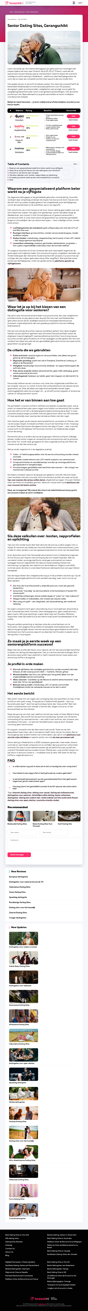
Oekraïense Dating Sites (19, 887)
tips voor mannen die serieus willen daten (26, 480)
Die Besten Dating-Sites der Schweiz (62, 1254)
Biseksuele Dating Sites (17, 824)
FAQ (11, 180)
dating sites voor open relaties (22, 800)
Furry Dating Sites (16, 1199)
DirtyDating (19, 152)
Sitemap (8, 1245)
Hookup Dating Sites (17, 1121)
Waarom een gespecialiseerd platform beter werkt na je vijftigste (36, 168)
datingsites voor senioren (19, 795)
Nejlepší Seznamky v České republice (20, 1262)
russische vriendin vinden (47, 800)
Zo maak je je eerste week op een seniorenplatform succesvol (34, 178)
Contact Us (10, 1249)
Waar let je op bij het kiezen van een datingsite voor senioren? (34, 170)
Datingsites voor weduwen (20, 986)
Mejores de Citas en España (16, 1272)
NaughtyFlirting (19, 130)
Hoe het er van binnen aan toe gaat (24, 173)
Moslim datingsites (17, 1102)
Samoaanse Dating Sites (19, 1005)
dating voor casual (41, 793)
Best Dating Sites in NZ (56, 1272)
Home (11, 12)
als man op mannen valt (63, 737)
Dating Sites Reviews (14, 1242)
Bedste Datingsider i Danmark (17, 1269)
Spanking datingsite (18, 897)
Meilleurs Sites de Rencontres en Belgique (64, 1242)
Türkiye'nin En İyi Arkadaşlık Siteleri (61, 1285)
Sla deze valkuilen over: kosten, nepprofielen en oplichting (33, 175)
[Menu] (80, 3)
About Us (9, 1252)
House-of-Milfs (19, 141)
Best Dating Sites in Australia (59, 1238)
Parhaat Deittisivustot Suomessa (19, 1276)
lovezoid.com (42, 1304)
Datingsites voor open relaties (21, 1063)
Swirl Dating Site (65, 824)
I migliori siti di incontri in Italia (59, 1288)
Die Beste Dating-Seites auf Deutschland (22, 1265)
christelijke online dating (43, 795)
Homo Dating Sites (17, 892)
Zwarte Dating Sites (18, 913)
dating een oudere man (29, 798)
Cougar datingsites (17, 918)
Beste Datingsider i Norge (57, 1269)
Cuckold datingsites (17, 1218)
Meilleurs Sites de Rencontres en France (21, 1279)
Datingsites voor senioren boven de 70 (26, 882)
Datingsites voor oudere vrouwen (23, 947)
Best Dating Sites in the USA (17, 1235)
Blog (7, 1255)
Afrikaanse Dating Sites (19, 1024)
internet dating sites (22, 793)
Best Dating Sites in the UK (58, 1262)
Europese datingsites (18, 877)
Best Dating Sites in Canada (58, 1251)
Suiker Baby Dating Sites (19, 966)
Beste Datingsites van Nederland (60, 1265)
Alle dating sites (20, 12)
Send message (17, 855)
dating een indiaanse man (62, 793)
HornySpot (19, 120)
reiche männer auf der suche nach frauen (59, 798)
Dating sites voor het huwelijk (22, 908)
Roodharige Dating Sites (20, 902)
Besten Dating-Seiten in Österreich (61, 1235)
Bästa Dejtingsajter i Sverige (59, 1281)
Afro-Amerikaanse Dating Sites (22, 1160)
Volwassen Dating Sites (19, 1180)
